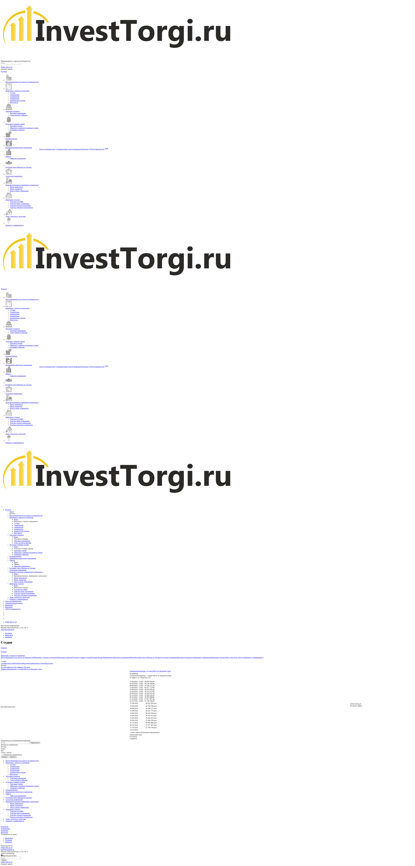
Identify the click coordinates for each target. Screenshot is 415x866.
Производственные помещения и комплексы (194, 657)
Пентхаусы (49, 663)
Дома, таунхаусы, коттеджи (235, 657)
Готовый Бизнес (97, 657)
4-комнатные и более (37, 663)
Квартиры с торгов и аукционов (46, 657)
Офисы (132, 657)
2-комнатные (15, 663)
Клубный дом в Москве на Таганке (148, 657)
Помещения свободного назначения (116, 657)
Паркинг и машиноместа (254, 657)
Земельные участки (218, 657)
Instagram (8, 637)
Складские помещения (169, 657)
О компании (5, 829)
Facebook (8, 633)
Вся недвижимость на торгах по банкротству (17, 657)
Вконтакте (9, 635)
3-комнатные (24, 663)
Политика (4, 830)
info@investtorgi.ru (7, 629)
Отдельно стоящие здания (81, 657)
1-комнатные (5, 663)
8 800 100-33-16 (6, 67)
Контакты (4, 832)
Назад (12, 512)
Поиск (4, 860)
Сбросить (13, 757)
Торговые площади (65, 657)
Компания (4, 827)
